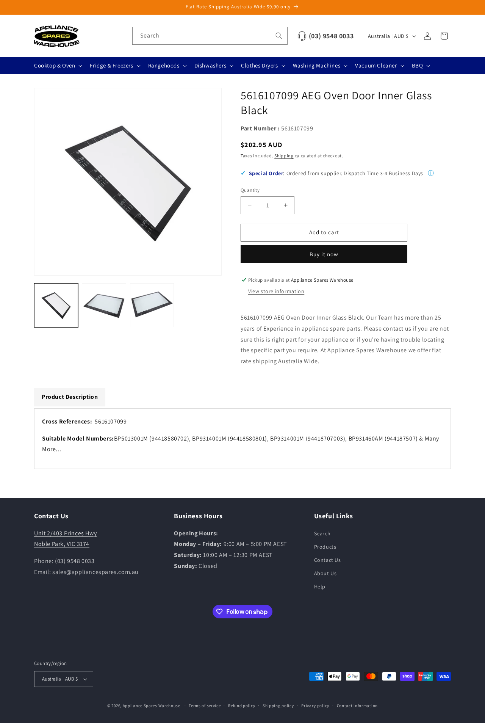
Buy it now (324, 254)
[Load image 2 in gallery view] (104, 305)
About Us (325, 573)
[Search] (279, 35)
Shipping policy (278, 705)
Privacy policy (315, 705)
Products (325, 546)
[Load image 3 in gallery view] (152, 305)
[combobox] (210, 35)
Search (322, 533)
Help (319, 586)
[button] (57, 65)
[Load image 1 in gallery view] (56, 305)
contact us (397, 328)
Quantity (250, 190)
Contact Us (327, 560)
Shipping (284, 155)
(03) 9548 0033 (331, 35)
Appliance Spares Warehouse (151, 705)
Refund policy (241, 705)
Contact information (357, 705)
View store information (276, 291)
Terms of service (205, 705)
